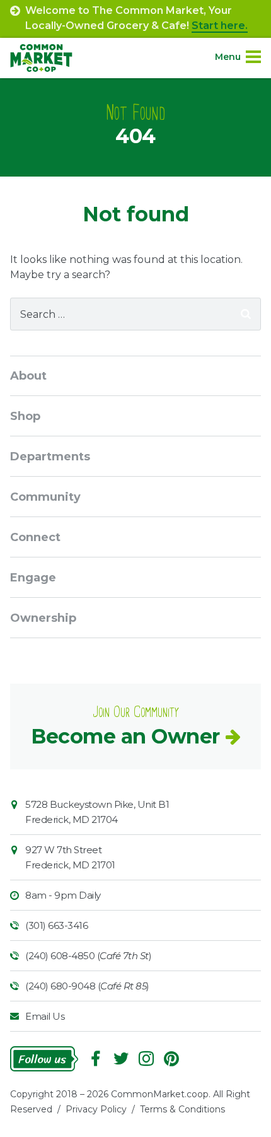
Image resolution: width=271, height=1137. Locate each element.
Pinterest (171, 1058)
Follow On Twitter (121, 1058)
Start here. (220, 26)
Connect (35, 537)
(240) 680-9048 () (87, 986)
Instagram (146, 1058)
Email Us (44, 1016)
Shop (25, 416)
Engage (33, 578)
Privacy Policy (96, 1109)
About (28, 376)
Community (45, 497)
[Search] (246, 314)
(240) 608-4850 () (88, 956)
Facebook (95, 1058)
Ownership (43, 618)
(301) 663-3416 (56, 925)
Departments (50, 457)
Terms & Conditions (182, 1109)
